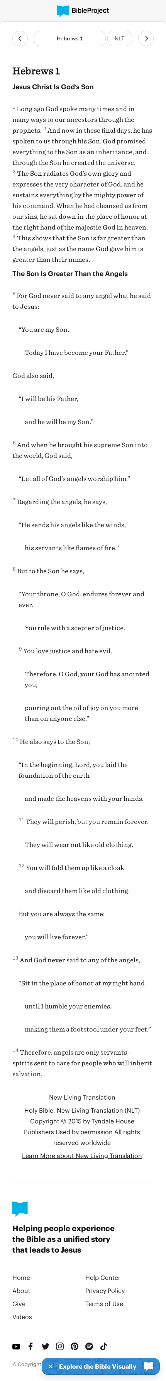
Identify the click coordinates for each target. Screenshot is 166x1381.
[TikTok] (104, 1346)
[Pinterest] (75, 1346)
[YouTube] (16, 1346)
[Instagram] (60, 1346)
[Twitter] (46, 1346)
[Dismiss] (48, 1366)
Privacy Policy (105, 1290)
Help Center (102, 1277)
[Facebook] (31, 1346)
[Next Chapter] (146, 38)
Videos (22, 1316)
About (21, 1290)
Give (18, 1303)
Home (21, 1277)
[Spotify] (89, 1346)
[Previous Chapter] (20, 38)
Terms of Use (104, 1303)
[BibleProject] (83, 11)
